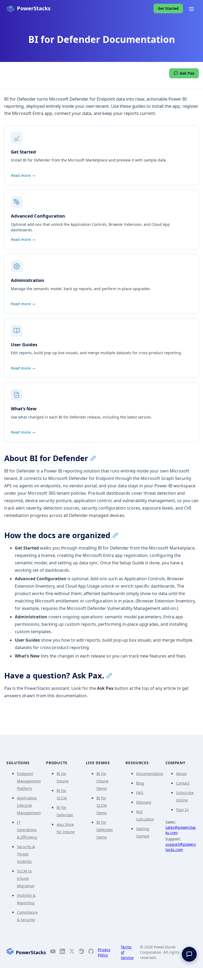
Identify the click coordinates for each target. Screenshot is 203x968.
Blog (140, 783)
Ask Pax (187, 73)
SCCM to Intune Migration (25, 878)
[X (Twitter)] (72, 952)
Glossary (143, 802)
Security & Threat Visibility (26, 854)
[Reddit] (81, 952)
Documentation (149, 773)
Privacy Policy (104, 952)
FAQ (139, 792)
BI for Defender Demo (104, 830)
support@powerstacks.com (180, 847)
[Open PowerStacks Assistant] (189, 954)
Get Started (168, 8)
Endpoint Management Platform (29, 781)
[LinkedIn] (62, 952)
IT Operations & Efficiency (27, 830)
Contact (183, 783)
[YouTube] (53, 952)
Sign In (182, 809)
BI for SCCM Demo (101, 805)
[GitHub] (91, 952)
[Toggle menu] (191, 8)
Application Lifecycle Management (29, 805)
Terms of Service (127, 952)
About (181, 773)
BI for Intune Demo (102, 781)
